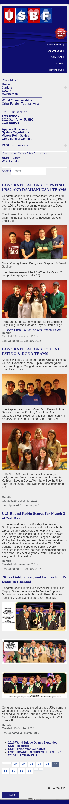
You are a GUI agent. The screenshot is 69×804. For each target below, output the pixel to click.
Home (6, 84)
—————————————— (22, 97)
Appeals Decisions (14, 129)
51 (5, 770)
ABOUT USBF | (56, 51)
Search (6, 170)
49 (47, 764)
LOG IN (60, 63)
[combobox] (28, 171)
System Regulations (15, 132)
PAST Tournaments (15, 145)
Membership (10, 93)
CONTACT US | (56, 70)
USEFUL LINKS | (55, 44)
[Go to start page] (4, 763)
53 (21, 770)
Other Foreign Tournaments (20, 103)
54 (29, 770)
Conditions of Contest (16, 138)
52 (13, 770)
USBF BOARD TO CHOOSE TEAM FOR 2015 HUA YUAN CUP (34, 754)
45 (15, 764)
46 (23, 764)
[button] (65, 87)
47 (31, 764)
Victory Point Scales (15, 135)
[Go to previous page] (9, 763)
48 (39, 764)
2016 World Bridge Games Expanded (33, 742)
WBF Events (10, 161)
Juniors (7, 87)
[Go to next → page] (36, 769)
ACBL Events (11, 157)
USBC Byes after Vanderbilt (26, 748)
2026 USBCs (10, 122)
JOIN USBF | (57, 57)
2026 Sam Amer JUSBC (17, 119)
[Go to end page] (40, 769)
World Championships (17, 100)
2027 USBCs (10, 116)
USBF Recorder (18, 745)
